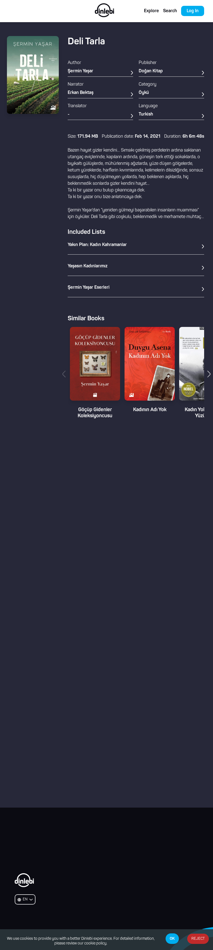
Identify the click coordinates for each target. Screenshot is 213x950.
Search (170, 11)
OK (172, 939)
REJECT (198, 939)
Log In (193, 11)
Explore (151, 11)
